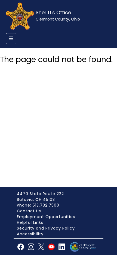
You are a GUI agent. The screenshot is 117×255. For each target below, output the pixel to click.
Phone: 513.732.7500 (38, 205)
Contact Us (29, 211)
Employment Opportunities (46, 216)
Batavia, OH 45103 (36, 199)
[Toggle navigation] (11, 38)
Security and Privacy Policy (46, 228)
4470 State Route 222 (40, 193)
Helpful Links (30, 222)
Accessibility (30, 234)
